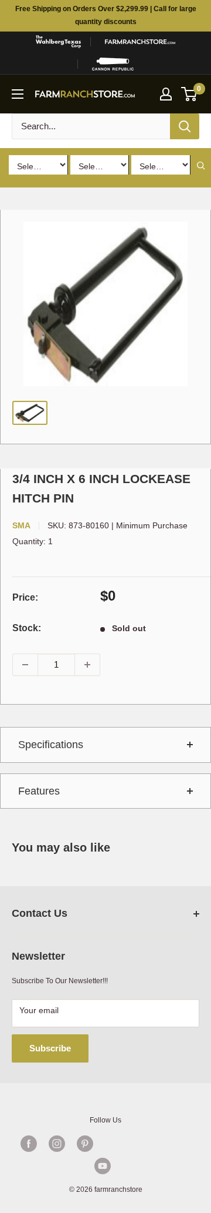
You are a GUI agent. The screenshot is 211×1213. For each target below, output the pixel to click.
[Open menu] (17, 94)
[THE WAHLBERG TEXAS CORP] (58, 41)
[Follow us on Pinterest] (85, 1143)
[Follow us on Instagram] (57, 1143)
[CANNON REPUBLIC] (113, 64)
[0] (189, 94)
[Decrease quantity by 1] (25, 664)
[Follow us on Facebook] (29, 1143)
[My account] (166, 94)
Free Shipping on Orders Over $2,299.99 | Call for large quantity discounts (105, 15)
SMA (21, 525)
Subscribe (50, 1048)
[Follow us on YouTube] (103, 1166)
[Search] (184, 126)
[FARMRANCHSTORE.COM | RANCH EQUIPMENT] (140, 41)
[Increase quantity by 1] (87, 664)
